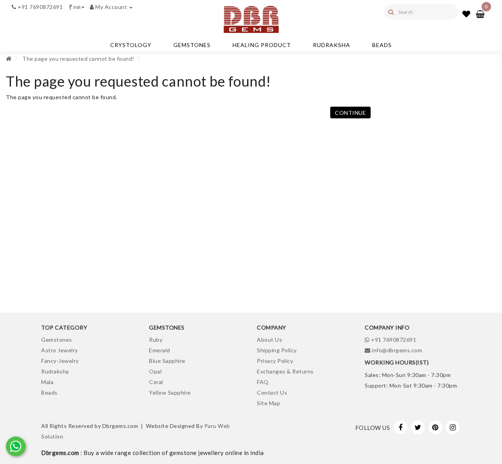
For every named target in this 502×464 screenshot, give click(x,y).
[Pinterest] (435, 427)
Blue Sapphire (167, 360)
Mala (47, 382)
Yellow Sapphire (170, 392)
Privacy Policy (275, 360)
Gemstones (192, 45)
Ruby (155, 339)
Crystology (130, 45)
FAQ (263, 382)
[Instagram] (453, 427)
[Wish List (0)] (466, 13)
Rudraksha (331, 45)
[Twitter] (418, 427)
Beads (382, 45)
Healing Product (262, 45)
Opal (155, 371)
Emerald (159, 350)
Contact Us (272, 392)
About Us (269, 339)
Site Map (268, 403)
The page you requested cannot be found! (78, 58)
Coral (156, 382)
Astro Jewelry (59, 350)
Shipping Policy (277, 350)
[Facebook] (400, 427)
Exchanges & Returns (285, 371)
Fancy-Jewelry (60, 360)
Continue (350, 112)
